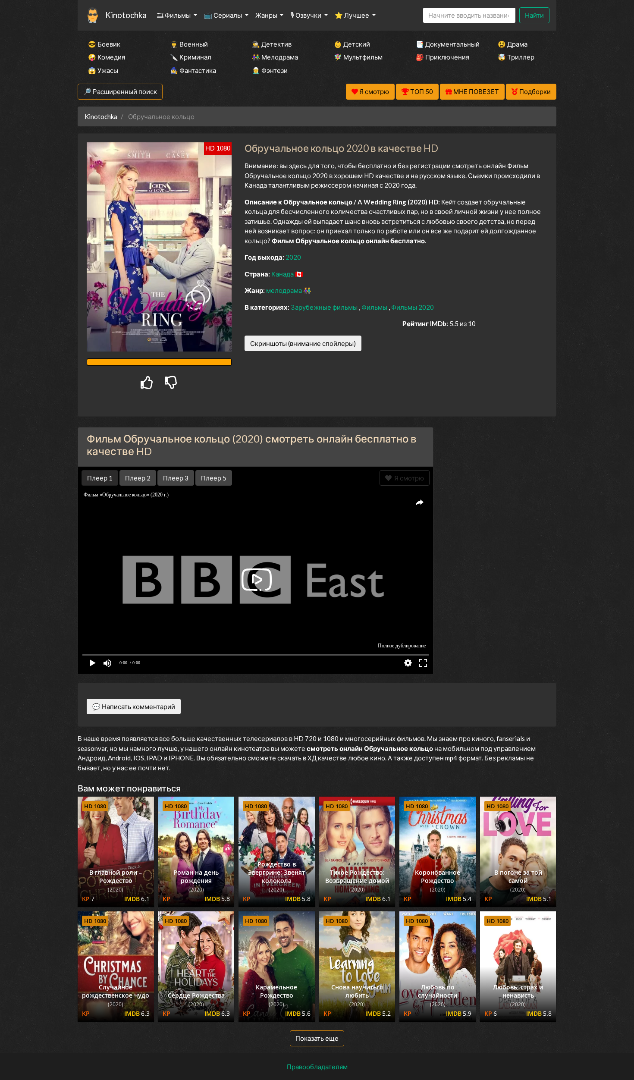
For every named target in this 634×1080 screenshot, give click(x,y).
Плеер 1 (100, 478)
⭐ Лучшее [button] (352, 15)
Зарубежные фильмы (325, 307)
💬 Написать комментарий (133, 706)
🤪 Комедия (106, 57)
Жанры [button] (267, 15)
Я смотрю (408, 478)
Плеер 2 (138, 478)
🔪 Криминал (190, 57)
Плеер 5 (213, 478)
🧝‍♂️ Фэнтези (270, 70)
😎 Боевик (104, 44)
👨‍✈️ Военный (189, 44)
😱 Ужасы (103, 70)
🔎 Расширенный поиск (120, 91)
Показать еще (317, 1038)
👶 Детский (352, 44)
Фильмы (375, 307)
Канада (283, 274)
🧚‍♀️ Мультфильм (358, 57)
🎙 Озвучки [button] (306, 15)
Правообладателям (317, 1067)
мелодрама (284, 290)
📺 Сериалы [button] (223, 15)
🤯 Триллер (516, 57)
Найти (534, 15)
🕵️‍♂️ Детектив (272, 44)
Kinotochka (126, 15)
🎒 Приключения (442, 57)
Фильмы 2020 (412, 307)
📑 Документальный (445, 44)
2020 (293, 257)
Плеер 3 (175, 478)
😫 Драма (512, 44)
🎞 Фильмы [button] (174, 15)
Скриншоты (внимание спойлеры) (303, 343)
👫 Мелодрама (275, 57)
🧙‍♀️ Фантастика (193, 70)
